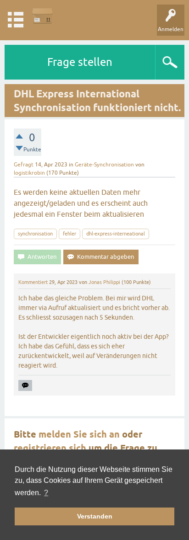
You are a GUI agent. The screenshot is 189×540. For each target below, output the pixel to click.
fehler (69, 233)
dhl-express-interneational (115, 233)
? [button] (46, 493)
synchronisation (35, 233)
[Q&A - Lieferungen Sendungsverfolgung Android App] (42, 16)
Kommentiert (33, 282)
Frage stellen (79, 62)
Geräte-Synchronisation (104, 164)
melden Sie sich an (79, 434)
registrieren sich (50, 448)
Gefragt (23, 164)
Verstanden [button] (94, 516)
